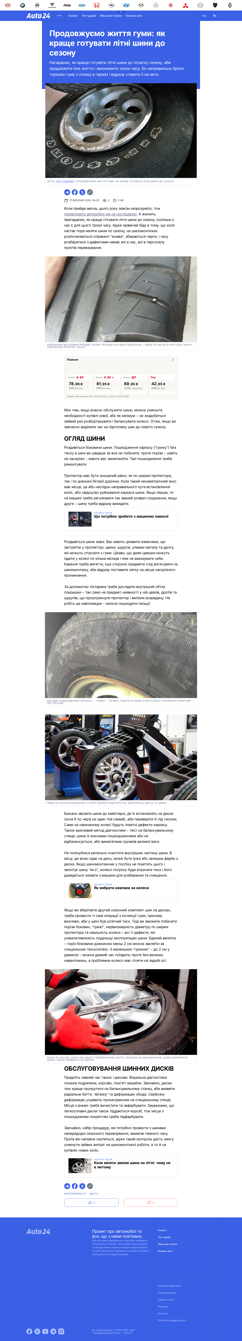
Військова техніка (111, 15)
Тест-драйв (89, 15)
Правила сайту (166, 1299)
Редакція (163, 1306)
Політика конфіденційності (172, 1320)
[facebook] (75, 192)
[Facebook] (29, 1331)
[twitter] (82, 192)
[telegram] (67, 192)
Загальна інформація (169, 1285)
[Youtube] (45, 1331)
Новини (73, 15)
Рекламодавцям (167, 1292)
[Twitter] (37, 1331)
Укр (204, 15)
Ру (214, 15)
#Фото (94, 1193)
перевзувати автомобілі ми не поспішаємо (100, 214)
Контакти (163, 1313)
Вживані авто (134, 15)
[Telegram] (53, 1331)
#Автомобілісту (75, 1193)
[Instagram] (61, 1331)
